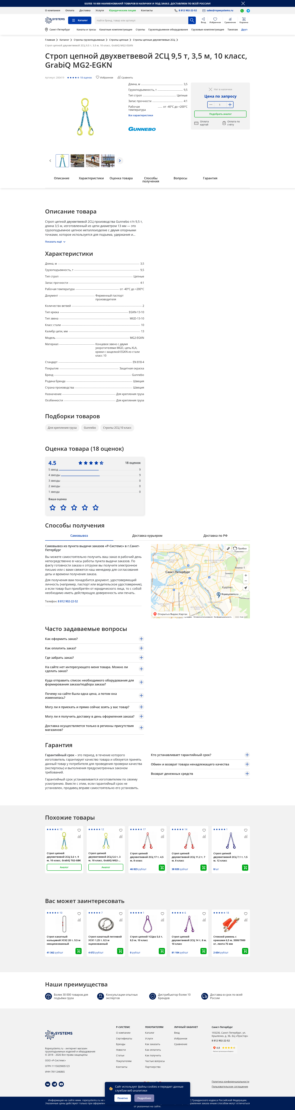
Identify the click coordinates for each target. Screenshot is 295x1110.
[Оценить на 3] (74, 507)
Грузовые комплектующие (207, 29)
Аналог (64, 867)
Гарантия (210, 178)
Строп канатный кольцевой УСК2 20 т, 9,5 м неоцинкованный (63, 940)
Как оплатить (153, 1049)
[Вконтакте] (47, 1084)
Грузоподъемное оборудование (168, 29)
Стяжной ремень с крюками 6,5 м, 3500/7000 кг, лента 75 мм (229, 940)
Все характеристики (140, 115)
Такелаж (233, 29)
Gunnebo (90, 428)
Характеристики (91, 178)
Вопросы (180, 178)
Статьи (120, 1055)
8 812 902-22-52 (68, 601)
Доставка (84, 10)
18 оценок (86, 77)
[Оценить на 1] (52, 507)
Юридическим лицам (122, 10)
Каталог (149, 1032)
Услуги (100, 10)
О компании (52, 10)
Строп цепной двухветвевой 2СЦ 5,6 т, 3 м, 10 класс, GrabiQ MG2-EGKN (104, 857)
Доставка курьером (147, 535)
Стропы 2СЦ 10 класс (117, 428)
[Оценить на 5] (96, 507)
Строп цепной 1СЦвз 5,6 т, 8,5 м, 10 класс (146, 938)
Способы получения (150, 179)
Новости (121, 1049)
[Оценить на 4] (85, 507)
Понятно (122, 1098)
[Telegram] (54, 1084)
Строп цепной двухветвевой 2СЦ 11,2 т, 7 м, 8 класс (188, 857)
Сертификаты (124, 1038)
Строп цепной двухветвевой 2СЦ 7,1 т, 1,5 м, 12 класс (230, 857)
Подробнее (144, 1098)
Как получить (153, 1055)
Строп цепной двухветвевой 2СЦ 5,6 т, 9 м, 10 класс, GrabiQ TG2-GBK (64, 857)
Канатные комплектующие (115, 29)
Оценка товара (121, 178)
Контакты (147, 10)
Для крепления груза (62, 428)
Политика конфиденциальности (230, 1081)
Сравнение (180, 1044)
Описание (61, 178)
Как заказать (152, 1044)
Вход (177, 1032)
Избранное (180, 1038)
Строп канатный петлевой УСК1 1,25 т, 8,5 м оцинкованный (105, 940)
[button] (119, 160)
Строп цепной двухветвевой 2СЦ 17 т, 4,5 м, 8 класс (147, 857)
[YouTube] (61, 1084)
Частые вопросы (155, 1061)
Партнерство (152, 1066)
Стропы (140, 29)
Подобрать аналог (220, 114)
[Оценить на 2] (63, 507)
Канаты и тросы (86, 29)
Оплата (69, 10)
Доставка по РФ (215, 535)
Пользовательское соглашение (230, 1086)
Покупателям (123, 1061)
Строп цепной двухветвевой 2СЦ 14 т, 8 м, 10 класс (189, 940)
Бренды (120, 1044)
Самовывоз (79, 535)
